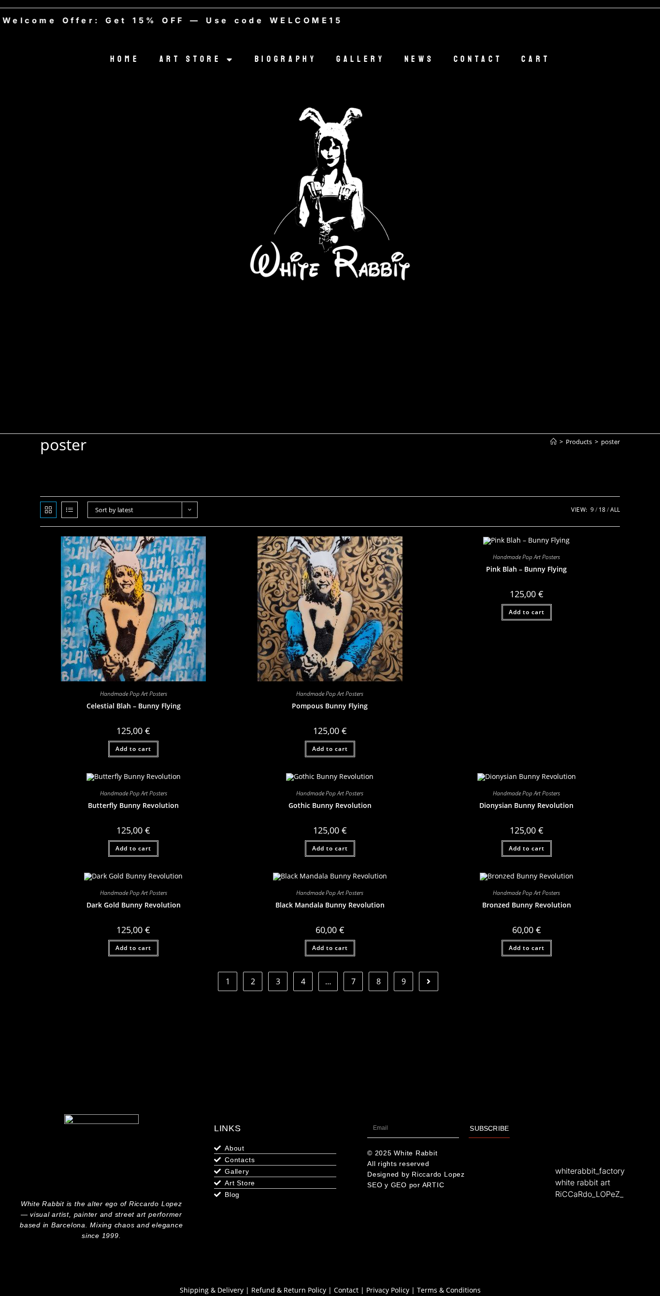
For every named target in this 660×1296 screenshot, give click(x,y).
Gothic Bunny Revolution (330, 805)
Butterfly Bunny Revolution (133, 805)
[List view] (69, 510)
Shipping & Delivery (212, 1290)
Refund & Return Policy (288, 1290)
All (615, 509)
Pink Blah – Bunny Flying (526, 569)
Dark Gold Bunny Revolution (133, 904)
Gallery (360, 59)
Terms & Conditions (449, 1290)
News (419, 59)
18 (602, 509)
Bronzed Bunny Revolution (526, 904)
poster (610, 441)
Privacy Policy (387, 1290)
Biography (286, 59)
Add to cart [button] (133, 749)
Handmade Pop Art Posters (133, 694)
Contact (478, 59)
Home (125, 59)
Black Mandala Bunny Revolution (330, 904)
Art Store (190, 59)
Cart (535, 59)
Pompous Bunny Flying (330, 705)
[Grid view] (48, 510)
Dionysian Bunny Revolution (526, 805)
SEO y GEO (387, 1185)
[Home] (553, 441)
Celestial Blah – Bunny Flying (133, 705)
